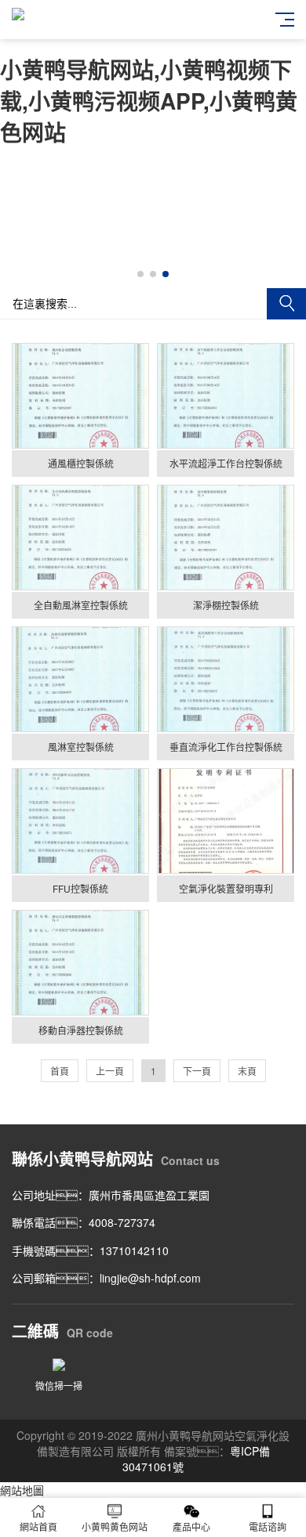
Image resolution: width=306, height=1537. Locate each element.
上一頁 (110, 1070)
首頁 (59, 1070)
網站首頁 (38, 1526)
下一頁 (197, 1070)
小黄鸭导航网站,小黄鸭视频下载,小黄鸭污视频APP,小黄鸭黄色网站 (148, 100)
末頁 (247, 1070)
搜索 (286, 303)
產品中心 (191, 1526)
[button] (140, 274)
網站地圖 (22, 1490)
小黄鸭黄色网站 (115, 1526)
